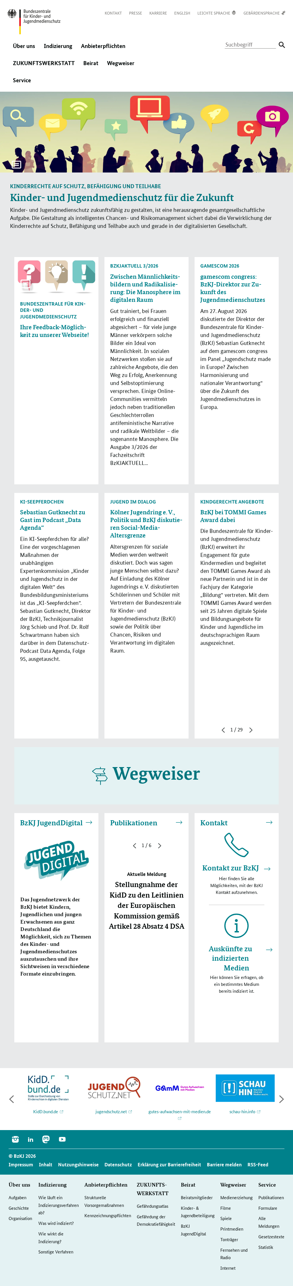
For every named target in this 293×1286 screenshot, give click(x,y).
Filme (225, 1208)
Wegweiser (120, 67)
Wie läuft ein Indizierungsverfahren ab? (58, 1204)
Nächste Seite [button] (250, 730)
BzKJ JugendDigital (51, 822)
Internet (227, 1268)
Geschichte (19, 1208)
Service (22, 84)
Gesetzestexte (271, 1236)
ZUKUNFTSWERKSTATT (44, 67)
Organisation (20, 1218)
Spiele (226, 1218)
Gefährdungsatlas (152, 1206)
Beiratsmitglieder (197, 1197)
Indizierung (58, 49)
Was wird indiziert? (56, 1223)
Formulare (267, 1208)
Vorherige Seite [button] (222, 730)
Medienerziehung (236, 1197)
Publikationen (133, 822)
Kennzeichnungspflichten (107, 1215)
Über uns (24, 49)
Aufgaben (17, 1197)
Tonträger (229, 1239)
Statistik (265, 1247)
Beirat (90, 67)
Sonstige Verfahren (55, 1252)
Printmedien (231, 1229)
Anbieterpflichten (103, 49)
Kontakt (213, 822)
